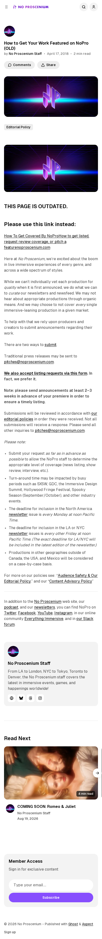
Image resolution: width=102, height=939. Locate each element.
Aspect (87, 924)
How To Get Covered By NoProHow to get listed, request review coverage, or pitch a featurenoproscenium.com (46, 242)
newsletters (44, 607)
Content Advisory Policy (70, 581)
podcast (11, 607)
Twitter (10, 613)
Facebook (27, 613)
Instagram (63, 613)
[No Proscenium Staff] (9, 31)
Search (83, 7)
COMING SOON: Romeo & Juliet (46, 806)
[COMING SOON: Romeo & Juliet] (51, 773)
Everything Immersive (43, 618)
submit (50, 344)
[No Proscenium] (31, 7)
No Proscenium (47, 601)
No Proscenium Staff (25, 54)
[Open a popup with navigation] (6, 7)
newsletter (18, 514)
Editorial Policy (18, 127)
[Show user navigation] (93, 7)
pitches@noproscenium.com (29, 362)
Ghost (73, 924)
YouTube (45, 613)
